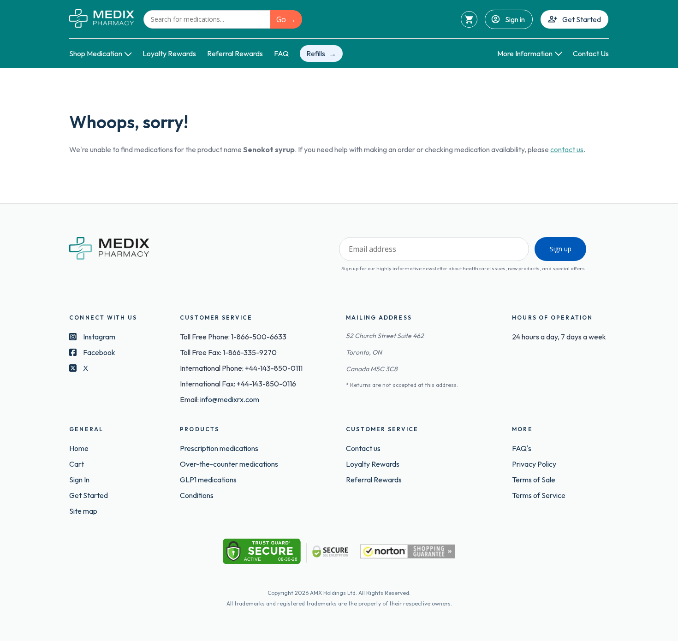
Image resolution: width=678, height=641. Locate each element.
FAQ (281, 53)
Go (281, 19)
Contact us (363, 448)
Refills (315, 53)
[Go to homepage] (101, 19)
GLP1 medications (208, 479)
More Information (525, 53)
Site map (83, 511)
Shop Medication (95, 53)
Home (79, 448)
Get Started (581, 19)
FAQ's (521, 448)
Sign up (560, 248)
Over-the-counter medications (229, 464)
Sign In (79, 479)
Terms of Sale (533, 479)
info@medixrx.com (229, 399)
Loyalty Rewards (169, 53)
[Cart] (469, 19)
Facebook (99, 352)
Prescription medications (219, 448)
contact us (566, 149)
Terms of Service (538, 495)
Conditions (197, 495)
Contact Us (591, 53)
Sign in (515, 19)
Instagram (99, 336)
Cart (76, 464)
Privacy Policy (534, 464)
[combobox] (206, 19)
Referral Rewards (235, 53)
